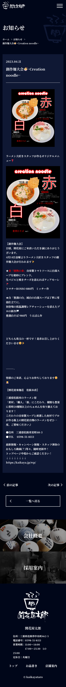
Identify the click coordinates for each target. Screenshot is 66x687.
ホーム (6, 39)
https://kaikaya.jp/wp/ (21, 462)
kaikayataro (34, 677)
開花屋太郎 (33, 628)
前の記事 (12, 485)
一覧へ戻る (33, 501)
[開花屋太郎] (14, 5)
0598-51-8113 (33, 640)
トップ (13, 666)
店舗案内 (51, 666)
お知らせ (17, 39)
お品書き (31, 666)
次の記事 (53, 485)
